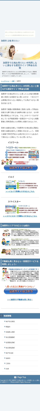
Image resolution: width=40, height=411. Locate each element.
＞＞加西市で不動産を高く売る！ (20, 299)
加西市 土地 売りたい (10, 41)
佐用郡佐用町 (10, 342)
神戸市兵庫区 (10, 321)
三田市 (8, 363)
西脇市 (8, 327)
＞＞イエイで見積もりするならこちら (20, 191)
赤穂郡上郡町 (10, 332)
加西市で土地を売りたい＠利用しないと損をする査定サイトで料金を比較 (20, 65)
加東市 (8, 358)
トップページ (5, 81)
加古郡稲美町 (10, 348)
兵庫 (13, 81)
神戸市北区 (9, 353)
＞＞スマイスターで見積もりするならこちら (20, 216)
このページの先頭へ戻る (20, 377)
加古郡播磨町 (10, 337)
